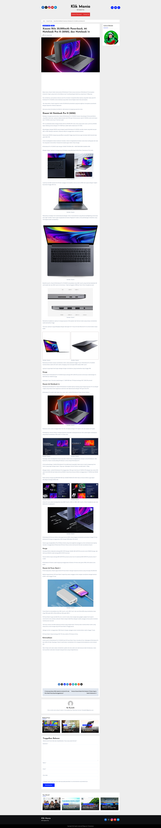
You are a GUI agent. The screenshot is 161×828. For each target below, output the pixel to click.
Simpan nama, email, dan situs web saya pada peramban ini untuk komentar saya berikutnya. (66, 781)
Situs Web (45, 775)
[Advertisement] (71, 82)
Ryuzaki (48, 35)
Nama (44, 762)
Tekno (52, 25)
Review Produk (46, 25)
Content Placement (77, 14)
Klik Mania (80, 7)
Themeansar (91, 826)
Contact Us (86, 14)
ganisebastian (49, 730)
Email (44, 769)
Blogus (84, 826)
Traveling (91, 804)
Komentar (45, 743)
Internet (46, 725)
